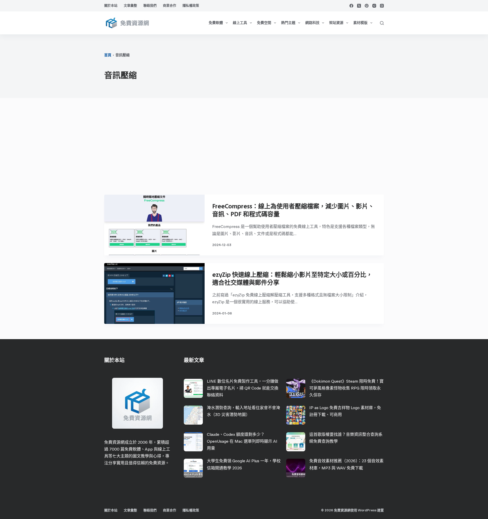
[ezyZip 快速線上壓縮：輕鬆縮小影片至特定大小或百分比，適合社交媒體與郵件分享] (154, 293)
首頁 (107, 55)
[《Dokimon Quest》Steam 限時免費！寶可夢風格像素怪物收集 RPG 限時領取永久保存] (295, 388)
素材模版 (360, 23)
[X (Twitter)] (359, 6)
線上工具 (240, 23)
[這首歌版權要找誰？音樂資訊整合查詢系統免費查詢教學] (295, 441)
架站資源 (336, 23)
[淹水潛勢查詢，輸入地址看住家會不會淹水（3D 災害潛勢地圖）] (193, 415)
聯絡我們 (150, 5)
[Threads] (382, 6)
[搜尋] (382, 23)
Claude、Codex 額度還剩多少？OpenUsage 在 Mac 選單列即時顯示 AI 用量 (242, 441)
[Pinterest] (367, 6)
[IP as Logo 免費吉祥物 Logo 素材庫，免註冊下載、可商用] (295, 415)
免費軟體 (216, 23)
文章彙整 (130, 5)
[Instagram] (374, 6)
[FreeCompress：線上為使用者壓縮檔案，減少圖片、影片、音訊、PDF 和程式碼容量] (154, 225)
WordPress (367, 510)
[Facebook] (351, 6)
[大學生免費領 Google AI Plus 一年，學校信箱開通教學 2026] (193, 468)
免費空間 (264, 23)
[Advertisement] (244, 148)
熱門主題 (288, 23)
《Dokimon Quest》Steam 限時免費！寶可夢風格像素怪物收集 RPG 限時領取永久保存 (346, 388)
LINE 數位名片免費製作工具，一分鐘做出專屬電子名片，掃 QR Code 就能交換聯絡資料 (242, 388)
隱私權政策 (190, 5)
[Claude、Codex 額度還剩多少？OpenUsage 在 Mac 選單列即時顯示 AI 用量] (193, 441)
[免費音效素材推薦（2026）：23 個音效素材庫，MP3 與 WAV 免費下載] (295, 468)
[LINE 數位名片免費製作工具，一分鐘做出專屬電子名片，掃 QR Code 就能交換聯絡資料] (193, 388)
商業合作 (169, 5)
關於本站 (110, 5)
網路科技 (312, 23)
